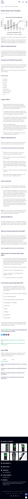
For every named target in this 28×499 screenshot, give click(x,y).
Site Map (20, 493)
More (12, 355)
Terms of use (8, 493)
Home (2, 6)
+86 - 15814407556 (7, 472)
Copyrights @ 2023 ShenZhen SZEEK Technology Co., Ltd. (14, 491)
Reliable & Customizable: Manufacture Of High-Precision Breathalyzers (13, 373)
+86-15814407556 (6, 329)
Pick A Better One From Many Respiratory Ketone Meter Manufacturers (12, 378)
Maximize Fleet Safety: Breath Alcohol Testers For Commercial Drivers (14, 365)
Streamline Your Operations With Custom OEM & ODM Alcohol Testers (13, 369)
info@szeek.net (6, 477)
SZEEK (20, 323)
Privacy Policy (15, 493)
